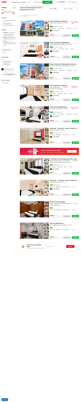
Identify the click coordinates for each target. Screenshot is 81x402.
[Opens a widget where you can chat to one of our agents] (4, 399)
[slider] (2, 12)
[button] (14, 7)
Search (47, 2)
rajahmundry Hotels (26, 6)
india (21, 6)
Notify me (70, 247)
